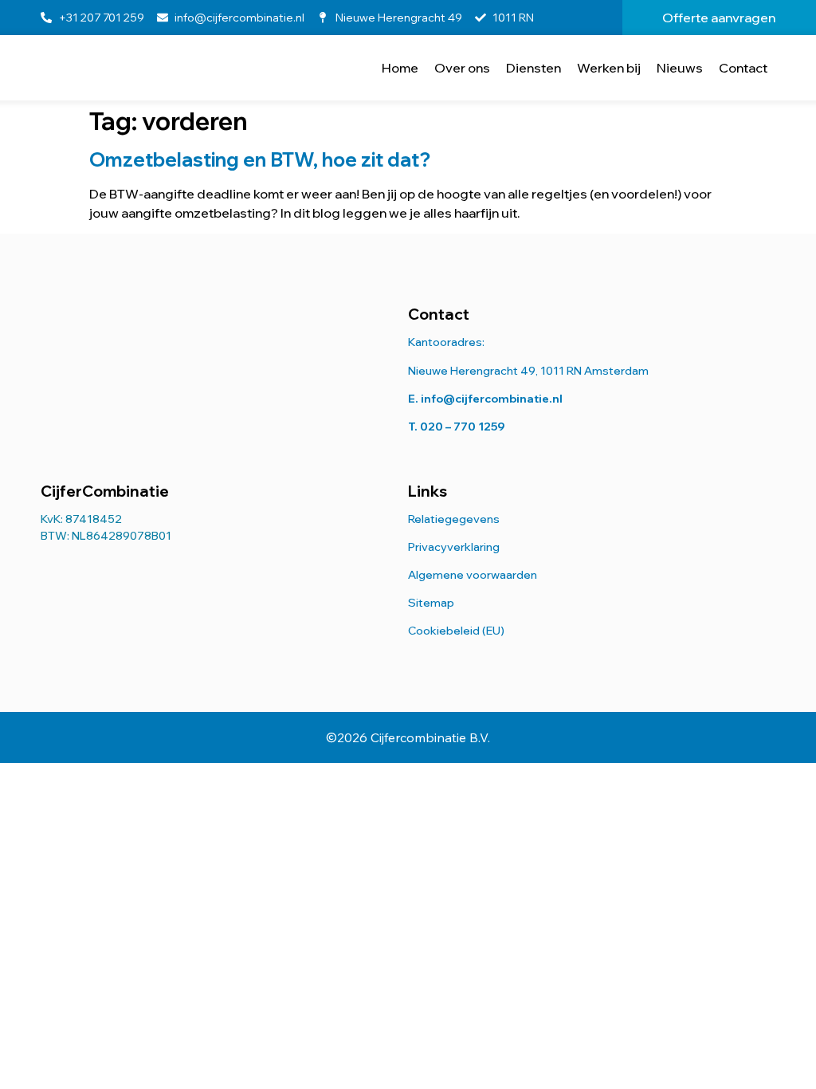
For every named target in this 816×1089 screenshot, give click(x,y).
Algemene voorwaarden (472, 575)
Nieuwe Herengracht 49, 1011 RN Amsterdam (528, 371)
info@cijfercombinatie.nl (492, 398)
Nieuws (680, 68)
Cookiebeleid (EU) (456, 630)
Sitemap (431, 603)
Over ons (462, 68)
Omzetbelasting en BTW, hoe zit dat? (259, 159)
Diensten (533, 68)
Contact (743, 68)
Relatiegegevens (454, 519)
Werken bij (609, 68)
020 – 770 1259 (462, 426)
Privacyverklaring (454, 547)
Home (400, 68)
